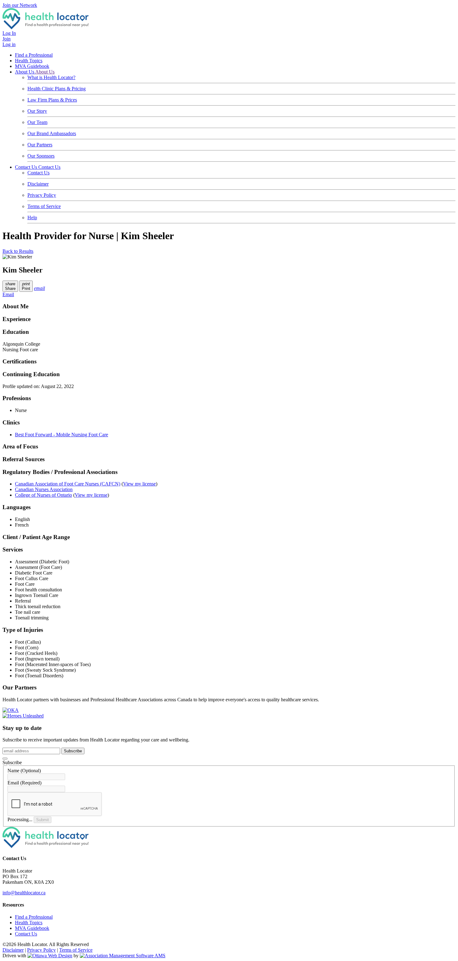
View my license (139, 483)
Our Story (37, 111)
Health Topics (28, 60)
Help (32, 217)
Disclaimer (38, 184)
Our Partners (39, 144)
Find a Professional (34, 55)
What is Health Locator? (51, 77)
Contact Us (26, 167)
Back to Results (17, 251)
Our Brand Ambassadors (51, 133)
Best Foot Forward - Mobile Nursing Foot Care (61, 434)
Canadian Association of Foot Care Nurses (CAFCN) (67, 483)
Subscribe (73, 751)
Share (10, 286)
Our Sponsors (41, 156)
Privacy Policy (41, 195)
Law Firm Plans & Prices (52, 99)
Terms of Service (44, 206)
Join (6, 38)
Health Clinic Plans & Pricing (56, 88)
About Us (25, 71)
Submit (42, 819)
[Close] (4, 759)
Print (26, 286)
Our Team (37, 122)
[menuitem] (28, 922)
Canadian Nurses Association (44, 489)
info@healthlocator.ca (23, 892)
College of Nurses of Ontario (43, 495)
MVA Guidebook (32, 66)
